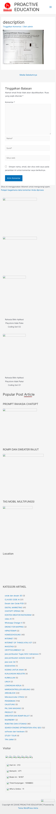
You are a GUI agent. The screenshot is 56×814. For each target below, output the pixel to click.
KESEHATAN (10, 666)
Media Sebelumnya (28, 75)
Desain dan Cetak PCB (14, 603)
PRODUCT (9, 712)
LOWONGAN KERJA (13, 685)
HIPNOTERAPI (10, 631)
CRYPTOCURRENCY (13, 650)
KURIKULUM (10, 678)
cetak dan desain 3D (13, 596)
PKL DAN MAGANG (13, 708)
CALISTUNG (10, 704)
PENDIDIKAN (10, 701)
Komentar (10, 102)
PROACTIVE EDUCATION (26, 7)
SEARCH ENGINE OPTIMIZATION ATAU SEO (23, 728)
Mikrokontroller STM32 (14, 697)
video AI (8, 619)
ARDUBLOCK (10, 693)
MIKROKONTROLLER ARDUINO (17, 689)
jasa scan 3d (10, 662)
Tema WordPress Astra (28, 808)
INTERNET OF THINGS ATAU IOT (18, 643)
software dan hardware (15, 731)
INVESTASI (9, 646)
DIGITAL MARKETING (13, 607)
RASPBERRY (10, 720)
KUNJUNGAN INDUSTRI (15, 674)
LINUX (7, 682)
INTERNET (9, 638)
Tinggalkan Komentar (12, 27)
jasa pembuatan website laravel (18, 658)
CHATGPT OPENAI (12, 611)
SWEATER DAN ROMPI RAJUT (17, 716)
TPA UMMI (9, 739)
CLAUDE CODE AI (12, 599)
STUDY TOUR (10, 736)
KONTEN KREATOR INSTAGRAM (18, 615)
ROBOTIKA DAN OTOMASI (16, 724)
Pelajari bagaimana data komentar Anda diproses (22, 190)
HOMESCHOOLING (13, 635)
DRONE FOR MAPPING (14, 627)
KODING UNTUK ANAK (14, 670)
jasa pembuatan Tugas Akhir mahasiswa (21, 654)
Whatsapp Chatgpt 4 (13, 623)
